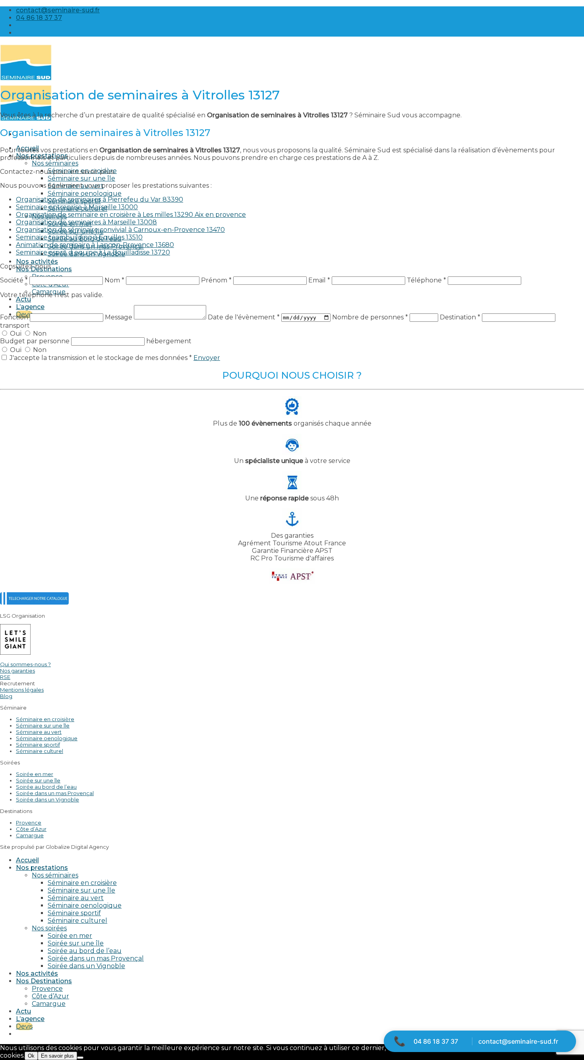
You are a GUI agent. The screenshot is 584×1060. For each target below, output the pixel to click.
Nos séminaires (55, 163)
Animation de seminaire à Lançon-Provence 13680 (95, 245)
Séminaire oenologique (85, 193)
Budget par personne (35, 341)
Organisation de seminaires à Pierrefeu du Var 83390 (99, 199)
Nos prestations (42, 867)
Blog (6, 696)
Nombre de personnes (370, 317)
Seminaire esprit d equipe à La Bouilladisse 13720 (93, 252)
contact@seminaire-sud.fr (518, 1041)
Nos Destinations (44, 981)
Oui (15, 333)
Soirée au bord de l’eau (46, 787)
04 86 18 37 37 (436, 1041)
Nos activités (37, 261)
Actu (23, 299)
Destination (460, 317)
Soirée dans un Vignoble (47, 799)
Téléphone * (426, 280)
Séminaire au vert (39, 732)
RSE (5, 677)
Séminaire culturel (39, 751)
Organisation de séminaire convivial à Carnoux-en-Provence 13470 (120, 229)
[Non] (80, 1057)
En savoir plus (57, 1056)
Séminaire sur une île (81, 178)
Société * (14, 280)
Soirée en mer (34, 774)
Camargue (30, 835)
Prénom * (216, 280)
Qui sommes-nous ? (25, 664)
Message (119, 317)
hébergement (168, 341)
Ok (31, 1056)
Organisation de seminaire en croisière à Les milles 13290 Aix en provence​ (131, 214)
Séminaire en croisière (45, 719)
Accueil (27, 860)
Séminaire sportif (38, 744)
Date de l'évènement (244, 317)
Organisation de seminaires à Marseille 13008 (86, 222)
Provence (28, 822)
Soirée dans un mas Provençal (55, 793)
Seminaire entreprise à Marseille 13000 (77, 207)
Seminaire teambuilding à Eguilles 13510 (79, 237)
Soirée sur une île (38, 780)
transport (15, 325)
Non (38, 333)
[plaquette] (34, 602)
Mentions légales (22, 690)
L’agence (30, 307)
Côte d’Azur (31, 829)
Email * (319, 280)
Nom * (114, 280)
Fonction (15, 317)
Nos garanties (17, 670)
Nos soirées (49, 928)
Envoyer (206, 358)
